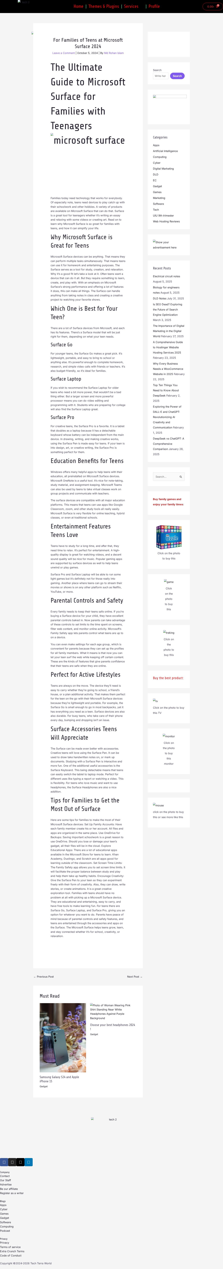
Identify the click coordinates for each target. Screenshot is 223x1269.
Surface (91, 809)
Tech (156, 209)
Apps (156, 145)
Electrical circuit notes (166, 276)
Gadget (44, 1086)
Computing (160, 157)
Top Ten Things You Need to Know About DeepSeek (166, 390)
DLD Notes (159, 298)
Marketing (159, 198)
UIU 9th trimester (163, 215)
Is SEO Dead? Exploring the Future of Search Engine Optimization (167, 309)
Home (78, 6)
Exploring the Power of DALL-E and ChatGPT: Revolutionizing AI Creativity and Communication (167, 417)
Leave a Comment (63, 53)
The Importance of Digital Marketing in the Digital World (168, 331)
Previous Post (43, 976)
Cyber (156, 162)
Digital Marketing (163, 168)
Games (157, 192)
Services (131, 6)
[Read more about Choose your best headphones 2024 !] (113, 1011)
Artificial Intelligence (165, 151)
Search (157, 70)
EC (155, 180)
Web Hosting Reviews (166, 221)
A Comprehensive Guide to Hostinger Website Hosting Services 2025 (168, 347)
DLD (155, 174)
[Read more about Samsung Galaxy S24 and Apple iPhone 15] (63, 1037)
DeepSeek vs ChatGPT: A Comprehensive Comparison (168, 444)
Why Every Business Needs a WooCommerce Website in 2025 (168, 369)
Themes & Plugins (103, 6)
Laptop (74, 379)
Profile (154, 6)
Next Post (135, 976)
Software (158, 203)
